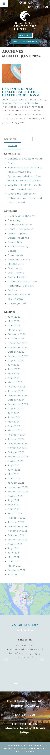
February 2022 (16, 517)
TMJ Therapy (15, 299)
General (12, 250)
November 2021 (17, 530)
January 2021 (16, 574)
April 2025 (14, 378)
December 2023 (17, 443)
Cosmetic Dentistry (20, 224)
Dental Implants (18, 233)
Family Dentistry (18, 246)
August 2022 (15, 496)
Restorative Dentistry (21, 285)
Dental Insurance (18, 237)
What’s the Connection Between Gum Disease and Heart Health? (25, 198)
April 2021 (14, 561)
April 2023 (14, 478)
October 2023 (16, 452)
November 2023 (17, 448)
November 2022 (17, 487)
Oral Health (15, 268)
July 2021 (13, 548)
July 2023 (13, 465)
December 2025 (17, 343)
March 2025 (15, 382)
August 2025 (15, 360)
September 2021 (18, 539)
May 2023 (13, 474)
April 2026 (14, 325)
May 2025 (13, 373)
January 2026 (16, 338)
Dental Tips (15, 242)
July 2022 (13, 500)
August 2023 (15, 461)
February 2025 (16, 386)
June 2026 (14, 316)
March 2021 (15, 565)
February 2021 (16, 570)
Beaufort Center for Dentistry (20, 103)
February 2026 (17, 334)
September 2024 (18, 404)
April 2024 (14, 426)
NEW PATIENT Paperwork (25, 41)
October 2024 (16, 399)
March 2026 (15, 330)
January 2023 (16, 482)
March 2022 (15, 513)
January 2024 (16, 439)
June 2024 (14, 417)
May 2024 (14, 421)
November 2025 (17, 347)
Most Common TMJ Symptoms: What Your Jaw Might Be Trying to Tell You (24, 176)
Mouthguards (16, 264)
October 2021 (16, 535)
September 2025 (18, 356)
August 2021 (15, 544)
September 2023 (18, 456)
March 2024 (15, 430)
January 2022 (16, 522)
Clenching (14, 220)
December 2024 (18, 395)
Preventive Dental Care (22, 281)
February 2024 (17, 434)
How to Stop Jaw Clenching (25, 167)
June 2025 (14, 369)
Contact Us (25, 35)
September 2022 (18, 491)
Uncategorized (17, 303)
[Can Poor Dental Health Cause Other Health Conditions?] (11, 74)
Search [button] (12, 145)
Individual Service (19, 259)
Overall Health (17, 277)
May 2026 (13, 321)
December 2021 (17, 526)
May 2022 (13, 504)
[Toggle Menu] (4, 3)
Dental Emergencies (20, 229)
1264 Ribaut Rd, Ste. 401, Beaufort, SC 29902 (25, 703)
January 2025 (16, 391)
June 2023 (14, 469)
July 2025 (13, 364)
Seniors (12, 290)
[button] (5, 657)
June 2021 (14, 552)
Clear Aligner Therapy (21, 216)
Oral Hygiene (16, 272)
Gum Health (15, 255)
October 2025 (16, 351)
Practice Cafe (25, 751)
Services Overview (19, 294)
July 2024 (13, 412)
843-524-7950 (38, 7)
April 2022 (14, 509)
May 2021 (13, 557)
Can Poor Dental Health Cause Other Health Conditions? (21, 92)
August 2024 (15, 408)
